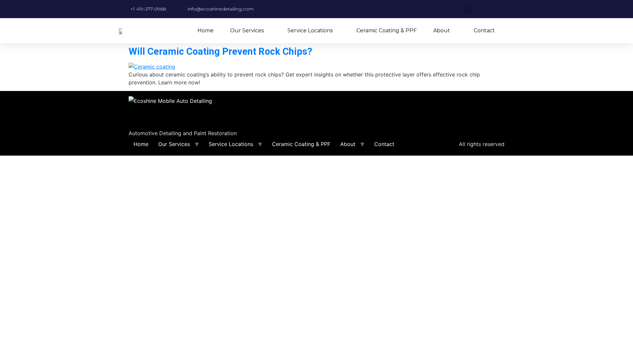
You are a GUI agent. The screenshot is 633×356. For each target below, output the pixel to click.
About (441, 30)
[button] (468, 9)
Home (205, 30)
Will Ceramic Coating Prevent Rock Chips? (220, 51)
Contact (484, 30)
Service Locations (310, 30)
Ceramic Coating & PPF (386, 30)
